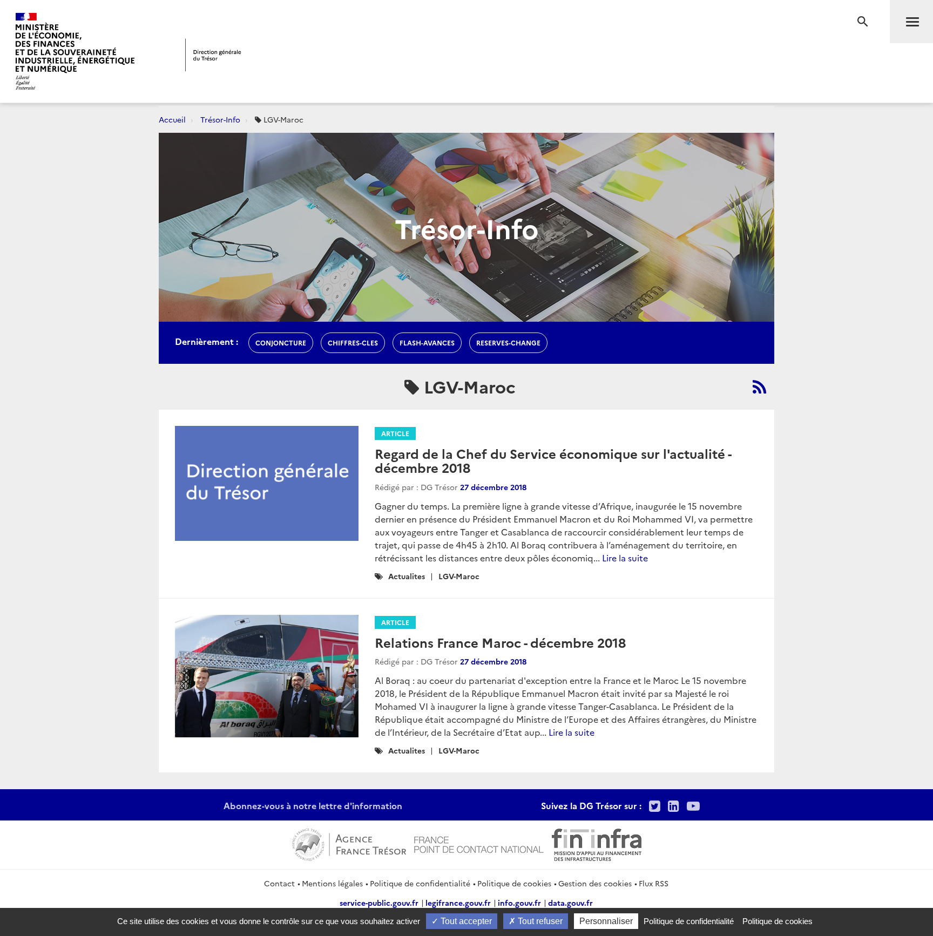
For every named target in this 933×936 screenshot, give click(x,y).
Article (395, 433)
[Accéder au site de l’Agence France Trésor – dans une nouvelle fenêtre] (349, 843)
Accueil (172, 119)
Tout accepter (465, 921)
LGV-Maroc (458, 576)
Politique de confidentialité (420, 883)
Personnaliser (606, 921)
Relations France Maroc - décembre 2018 (500, 642)
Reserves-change (508, 342)
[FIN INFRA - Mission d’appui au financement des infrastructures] (596, 843)
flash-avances (427, 342)
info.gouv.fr (519, 902)
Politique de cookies (514, 883)
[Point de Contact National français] (479, 843)
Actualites (406, 576)
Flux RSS (653, 883)
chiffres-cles (353, 342)
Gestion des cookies (595, 883)
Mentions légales (332, 883)
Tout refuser (539, 921)
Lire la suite (625, 558)
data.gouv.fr (570, 902)
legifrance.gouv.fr (458, 902)
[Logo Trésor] (213, 55)
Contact (279, 883)
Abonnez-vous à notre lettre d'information (313, 805)
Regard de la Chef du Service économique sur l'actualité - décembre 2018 (553, 460)
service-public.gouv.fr (379, 902)
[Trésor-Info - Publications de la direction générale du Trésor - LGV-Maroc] (759, 386)
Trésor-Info (220, 119)
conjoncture (280, 342)
